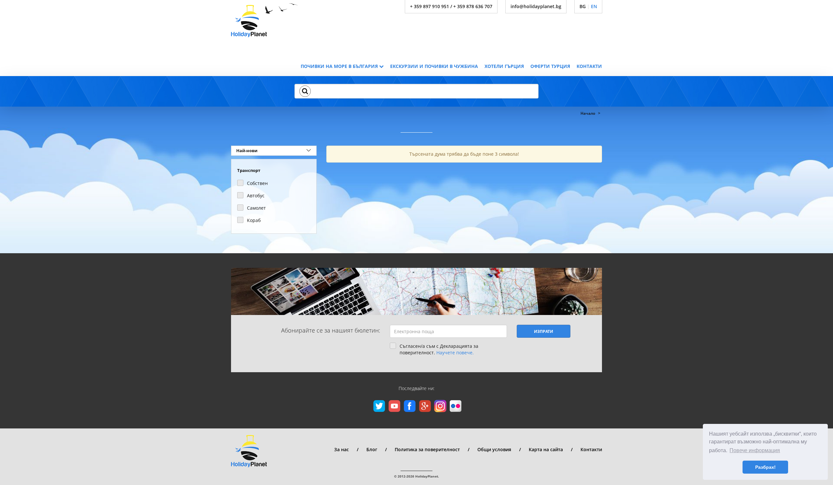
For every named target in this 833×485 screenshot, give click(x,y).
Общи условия (494, 449)
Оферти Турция (550, 66)
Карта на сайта (546, 449)
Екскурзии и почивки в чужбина (434, 66)
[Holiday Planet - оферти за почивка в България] (264, 20)
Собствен (257, 183)
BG (583, 6)
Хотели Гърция (504, 66)
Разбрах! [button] (765, 467)
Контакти (589, 66)
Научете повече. (455, 352)
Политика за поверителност (427, 449)
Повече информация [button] (755, 450)
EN (594, 6)
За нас (341, 449)
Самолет (256, 208)
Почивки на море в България (340, 66)
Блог (371, 449)
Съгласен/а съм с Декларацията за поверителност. (439, 349)
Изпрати (543, 331)
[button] (305, 91)
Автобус (256, 195)
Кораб (254, 220)
